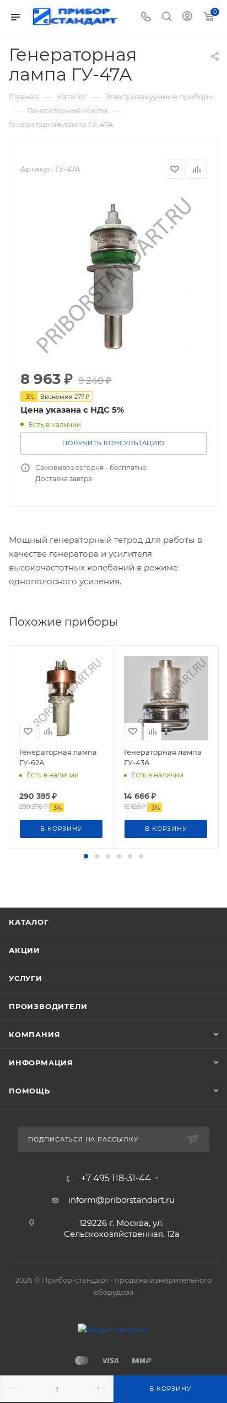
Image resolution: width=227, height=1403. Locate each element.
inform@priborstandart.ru (121, 1199)
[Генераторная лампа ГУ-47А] (113, 275)
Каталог (29, 921)
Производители (48, 1006)
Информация (41, 1062)
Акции (24, 950)
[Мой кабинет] (187, 17)
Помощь (29, 1090)
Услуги (25, 978)
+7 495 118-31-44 (116, 1178)
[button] (85, 856)
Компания (34, 1034)
